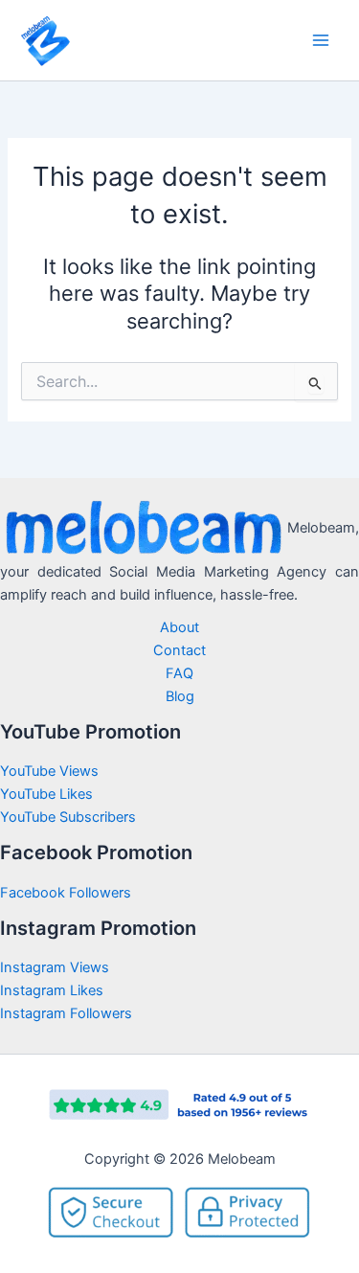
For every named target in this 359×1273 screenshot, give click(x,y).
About (179, 627)
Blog (180, 696)
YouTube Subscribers (68, 817)
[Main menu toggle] (321, 40)
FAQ (179, 673)
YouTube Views (49, 771)
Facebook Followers (67, 892)
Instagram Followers (66, 1013)
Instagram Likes (51, 990)
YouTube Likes (46, 794)
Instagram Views (56, 967)
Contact (179, 650)
